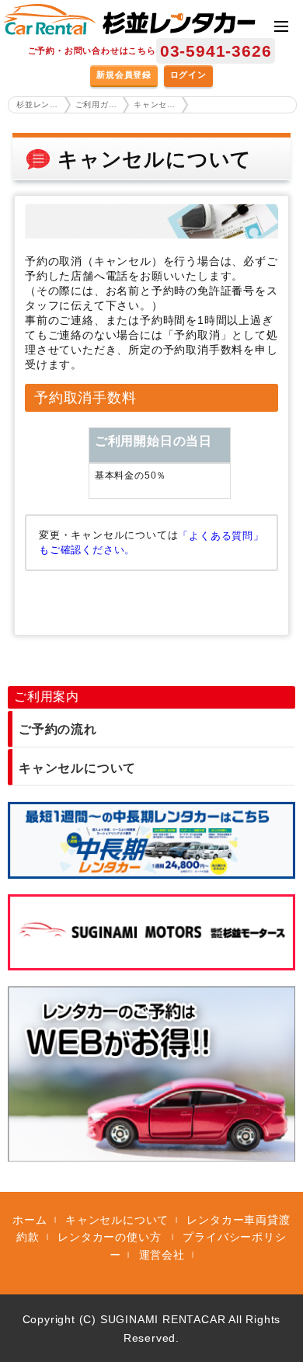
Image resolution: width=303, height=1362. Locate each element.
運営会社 (162, 1255)
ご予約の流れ (58, 729)
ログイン (188, 74)
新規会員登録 (124, 74)
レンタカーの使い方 (111, 1237)
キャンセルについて (77, 768)
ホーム (29, 1220)
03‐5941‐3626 (216, 51)
